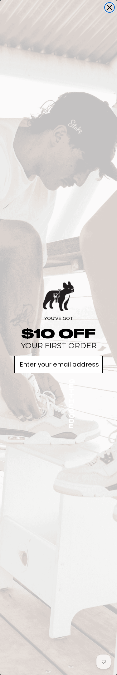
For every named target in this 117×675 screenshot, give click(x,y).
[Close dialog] (110, 7)
